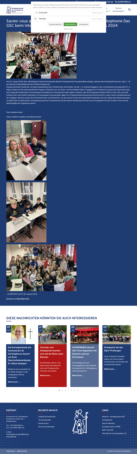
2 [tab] (62, 390)
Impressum (10, 451)
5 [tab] (72, 390)
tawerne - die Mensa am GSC (113, 417)
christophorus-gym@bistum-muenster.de (17, 435)
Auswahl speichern (55, 24)
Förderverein (43, 423)
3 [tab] (65, 390)
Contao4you (118, 451)
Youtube (42, 19)
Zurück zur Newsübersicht (17, 299)
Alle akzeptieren (70, 24)
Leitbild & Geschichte (46, 417)
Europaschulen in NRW (111, 427)
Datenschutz (22, 451)
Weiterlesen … (14, 382)
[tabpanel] (20, 356)
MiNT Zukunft (107, 430)
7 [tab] (78, 390)
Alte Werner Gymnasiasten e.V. (114, 433)
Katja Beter (127, 451)
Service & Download (117, 9)
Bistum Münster (108, 423)
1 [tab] (59, 390)
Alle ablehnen (83, 24)
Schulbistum (107, 420)
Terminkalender (44, 420)
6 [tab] (75, 390)
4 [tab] (68, 390)
